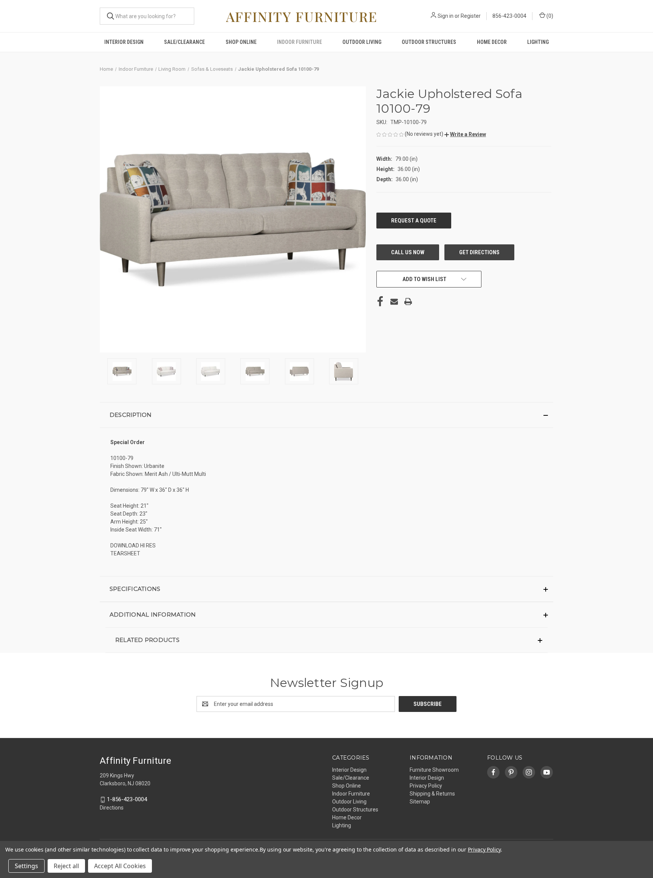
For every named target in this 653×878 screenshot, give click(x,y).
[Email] (394, 301)
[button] (465, 134)
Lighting (538, 42)
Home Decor (492, 42)
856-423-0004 (509, 16)
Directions (112, 808)
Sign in (445, 16)
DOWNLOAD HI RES (133, 545)
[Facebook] (380, 301)
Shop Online (241, 42)
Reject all (66, 866)
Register (471, 16)
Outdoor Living (361, 42)
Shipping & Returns (432, 794)
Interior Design (124, 42)
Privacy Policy (426, 786)
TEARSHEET (125, 553)
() (549, 16)
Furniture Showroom (434, 770)
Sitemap (420, 802)
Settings (26, 866)
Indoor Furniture (299, 42)
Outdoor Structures (429, 42)
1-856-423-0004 (127, 799)
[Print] (408, 301)
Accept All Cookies (120, 866)
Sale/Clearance (184, 42)
